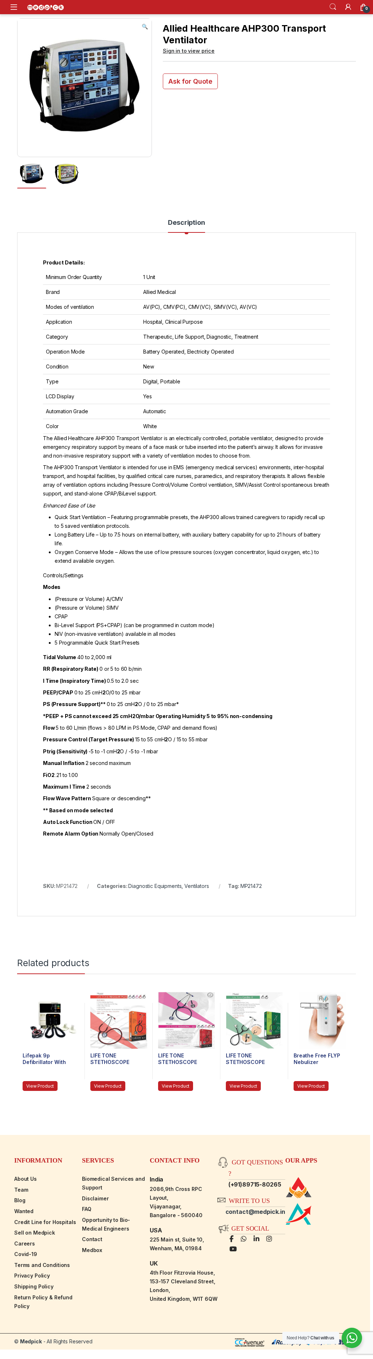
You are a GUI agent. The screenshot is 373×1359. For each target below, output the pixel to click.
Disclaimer (95, 1198)
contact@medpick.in (255, 1211)
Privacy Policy (32, 1275)
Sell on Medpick (34, 1233)
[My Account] (348, 7)
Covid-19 (25, 1254)
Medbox (92, 1250)
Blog (19, 1200)
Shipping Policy (34, 1286)
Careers (24, 1243)
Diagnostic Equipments (154, 886)
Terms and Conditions (42, 1265)
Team (21, 1190)
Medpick (31, 1341)
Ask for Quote (190, 81)
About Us (25, 1179)
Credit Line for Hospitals (45, 1222)
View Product (40, 1086)
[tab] (186, 225)
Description (186, 222)
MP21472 (251, 886)
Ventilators (196, 886)
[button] (145, 26)
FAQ (86, 1209)
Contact (92, 1239)
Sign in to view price (189, 51)
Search (333, 7)
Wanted (24, 1211)
